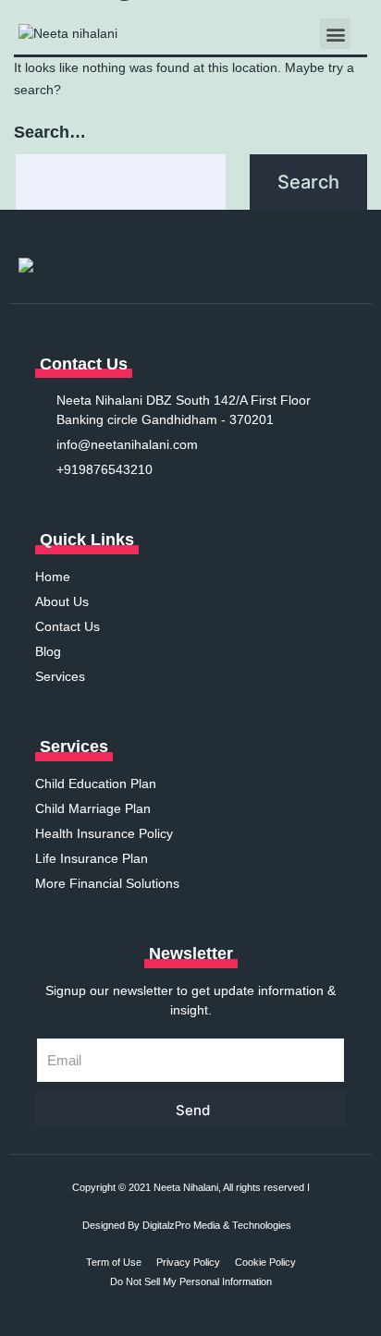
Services (74, 746)
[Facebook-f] (255, 268)
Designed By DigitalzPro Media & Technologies (186, 1225)
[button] (335, 33)
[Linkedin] (307, 268)
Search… (50, 132)
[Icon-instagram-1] (281, 268)
